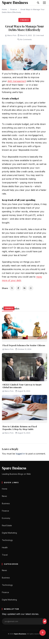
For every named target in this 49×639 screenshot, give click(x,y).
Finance (13, 9)
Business (6, 503)
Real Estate (7, 525)
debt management (16, 81)
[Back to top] (42, 632)
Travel (5, 555)
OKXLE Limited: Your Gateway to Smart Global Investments (21, 386)
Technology (7, 540)
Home (4, 9)
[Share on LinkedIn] (24, 288)
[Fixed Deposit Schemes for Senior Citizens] (24, 328)
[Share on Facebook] (18, 288)
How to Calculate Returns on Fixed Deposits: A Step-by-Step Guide (19, 428)
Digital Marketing (9, 533)
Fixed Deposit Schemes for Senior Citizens (23, 345)
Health (5, 547)
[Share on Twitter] (12, 288)
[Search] (38, 2)
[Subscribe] (45, 621)
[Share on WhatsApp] (30, 288)
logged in (20, 453)
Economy (6, 518)
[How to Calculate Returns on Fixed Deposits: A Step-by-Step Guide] (24, 409)
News (4, 496)
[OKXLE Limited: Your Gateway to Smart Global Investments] (24, 367)
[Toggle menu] (44, 2)
